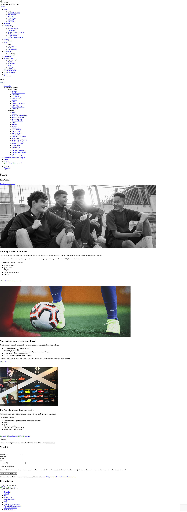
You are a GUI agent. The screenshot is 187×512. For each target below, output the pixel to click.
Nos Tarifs (11, 16)
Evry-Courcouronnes (18, 93)
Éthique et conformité (10, 508)
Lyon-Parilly (15, 135)
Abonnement (12, 14)
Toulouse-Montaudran (18, 150)
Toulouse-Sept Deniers (19, 152)
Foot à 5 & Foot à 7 (14, 13)
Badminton (11, 64)
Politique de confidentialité (12, 504)
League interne (12, 35)
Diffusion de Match (10, 72)
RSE (5, 74)
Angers (14, 112)
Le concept (11, 55)
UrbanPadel (7, 57)
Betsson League (13, 28)
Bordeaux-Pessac (17, 119)
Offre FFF (11, 20)
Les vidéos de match (10, 71)
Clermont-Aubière (17, 121)
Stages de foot (12, 49)
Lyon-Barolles (16, 131)
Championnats (8, 25)
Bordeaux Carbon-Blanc (19, 115)
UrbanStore (7, 51)
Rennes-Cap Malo (17, 143)
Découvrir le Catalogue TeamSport (10, 281)
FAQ (5, 495)
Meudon (14, 100)
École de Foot (12, 48)
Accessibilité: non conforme (12, 506)
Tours (13, 154)
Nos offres (11, 21)
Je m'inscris (50, 443)
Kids (5, 42)
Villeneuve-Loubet (17, 156)
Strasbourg (15, 149)
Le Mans (14, 126)
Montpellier (15, 138)
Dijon (13, 122)
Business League (13, 34)
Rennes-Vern (16, 145)
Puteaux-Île (15, 105)
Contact (6, 494)
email (2, 461)
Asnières (14, 91)
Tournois (6, 39)
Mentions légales (9, 499)
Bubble (10, 62)
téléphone (3, 463)
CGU (5, 502)
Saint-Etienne (16, 147)
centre (2, 455)
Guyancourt (15, 94)
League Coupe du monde (15, 37)
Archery (10, 67)
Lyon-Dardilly (16, 133)
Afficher (2, 6)
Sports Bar (7, 492)
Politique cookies (9, 509)
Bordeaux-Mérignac (18, 117)
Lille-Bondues (16, 128)
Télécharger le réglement (7, 184)
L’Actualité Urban (9, 69)
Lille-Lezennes (16, 129)
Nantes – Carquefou (18, 142)
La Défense (15, 96)
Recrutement (8, 497)
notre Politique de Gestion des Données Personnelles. (58, 477)
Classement (11, 30)
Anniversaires (12, 46)
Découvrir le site (5, 362)
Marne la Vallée (16, 98)
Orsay (13, 101)
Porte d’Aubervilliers (18, 103)
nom (2, 459)
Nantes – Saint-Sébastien (19, 140)
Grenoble (14, 124)
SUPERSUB (8, 23)
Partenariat (7, 76)
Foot (5, 9)
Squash (10, 65)
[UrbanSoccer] (2, 82)
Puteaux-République (18, 107)
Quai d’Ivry (15, 108)
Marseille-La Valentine (19, 136)
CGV (5, 501)
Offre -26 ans (12, 18)
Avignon (14, 114)
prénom (3, 457)
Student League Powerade (16, 32)
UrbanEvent (7, 41)
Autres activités (8, 58)
